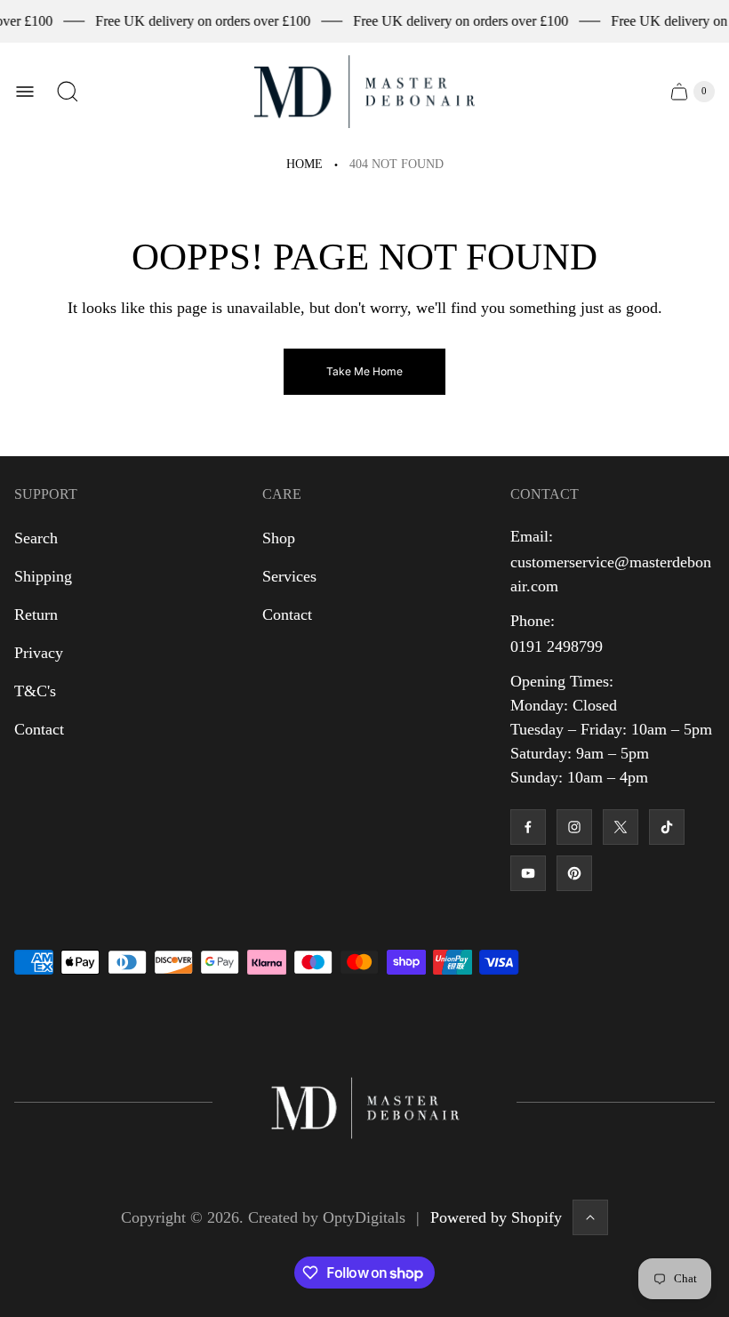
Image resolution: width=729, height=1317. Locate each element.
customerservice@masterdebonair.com (610, 574)
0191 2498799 (556, 646)
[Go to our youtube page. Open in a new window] (528, 873)
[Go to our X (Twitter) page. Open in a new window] (620, 827)
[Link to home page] (364, 1102)
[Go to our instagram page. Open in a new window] (574, 827)
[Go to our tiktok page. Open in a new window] (667, 827)
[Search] (67, 91)
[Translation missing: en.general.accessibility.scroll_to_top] (590, 1217)
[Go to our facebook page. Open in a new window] (528, 827)
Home (304, 164)
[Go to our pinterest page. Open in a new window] (574, 873)
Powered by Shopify (496, 1217)
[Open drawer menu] (24, 91)
